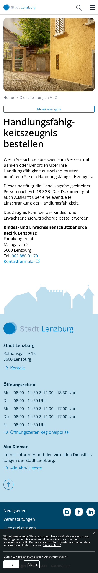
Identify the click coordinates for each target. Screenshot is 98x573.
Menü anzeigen (49, 109)
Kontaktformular (22, 261)
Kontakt (17, 368)
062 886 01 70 (25, 256)
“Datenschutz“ (52, 545)
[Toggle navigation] (91, 7)
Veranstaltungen (19, 519)
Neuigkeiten (14, 510)
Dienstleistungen (19, 528)
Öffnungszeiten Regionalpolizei (40, 432)
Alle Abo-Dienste (26, 468)
